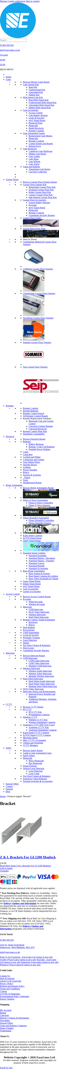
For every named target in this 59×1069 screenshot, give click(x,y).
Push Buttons (29, 627)
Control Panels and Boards (41, 143)
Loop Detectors (30, 640)
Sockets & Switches (32, 475)
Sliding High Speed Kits (40, 107)
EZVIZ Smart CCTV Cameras (37, 735)
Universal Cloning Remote (41, 426)
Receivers (33, 622)
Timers (26, 477)
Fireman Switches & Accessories (38, 781)
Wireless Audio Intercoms (40, 671)
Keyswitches (29, 630)
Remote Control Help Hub (35, 431)
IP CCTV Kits (35, 712)
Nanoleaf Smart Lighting (34, 553)
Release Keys (35, 146)
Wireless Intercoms (37, 614)
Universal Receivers (38, 429)
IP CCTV (27, 709)
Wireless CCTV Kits (38, 720)
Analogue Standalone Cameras (43, 730)
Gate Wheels (34, 161)
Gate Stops (34, 159)
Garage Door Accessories (34, 200)
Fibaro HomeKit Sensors (40, 523)
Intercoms (27, 607)
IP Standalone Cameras (39, 714)
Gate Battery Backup (38, 115)
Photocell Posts (35, 123)
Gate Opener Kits (31, 84)
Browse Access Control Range (37, 596)
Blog (8, 791)
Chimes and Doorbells (33, 743)
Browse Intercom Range (34, 655)
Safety (8, 748)
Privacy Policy (6, 983)
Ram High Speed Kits (39, 100)
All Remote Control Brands (35, 416)
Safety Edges (29, 755)
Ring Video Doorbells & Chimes (43, 578)
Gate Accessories (30, 110)
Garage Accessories (32, 591)
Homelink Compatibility (34, 434)
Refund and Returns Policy (12, 986)
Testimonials (5, 1031)
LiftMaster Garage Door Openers (38, 269)
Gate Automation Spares (34, 133)
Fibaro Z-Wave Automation (35, 500)
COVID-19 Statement (10, 994)
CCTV (9, 704)
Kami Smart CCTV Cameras (36, 732)
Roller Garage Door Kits (40, 192)
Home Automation (14, 485)
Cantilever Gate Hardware (40, 151)
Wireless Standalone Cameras (42, 722)
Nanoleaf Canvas (36, 563)
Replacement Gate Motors (40, 136)
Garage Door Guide (32, 218)
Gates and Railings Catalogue (13, 1025)
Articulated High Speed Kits (41, 105)
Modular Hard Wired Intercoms (43, 686)
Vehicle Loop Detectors (33, 768)
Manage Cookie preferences (12, 1)
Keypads (33, 205)
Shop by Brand (30, 239)
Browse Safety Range (33, 750)
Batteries (27, 441)
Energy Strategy (7, 999)
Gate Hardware (30, 148)
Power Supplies (30, 470)
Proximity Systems (31, 637)
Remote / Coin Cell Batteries (42, 447)
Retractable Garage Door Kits (42, 187)
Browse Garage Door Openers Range (40, 182)
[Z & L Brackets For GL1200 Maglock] (21, 851)
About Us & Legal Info (10, 981)
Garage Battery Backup (39, 202)
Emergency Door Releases (35, 778)
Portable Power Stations (39, 449)
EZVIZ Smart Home (32, 538)
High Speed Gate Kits (33, 97)
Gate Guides (34, 156)
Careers (3, 991)
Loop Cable (34, 773)
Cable (25, 452)
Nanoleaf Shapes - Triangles (41, 561)
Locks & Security (37, 118)
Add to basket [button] (6, 868)
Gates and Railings (31, 166)
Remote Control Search (33, 413)
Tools (25, 480)
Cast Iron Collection (38, 172)
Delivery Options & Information (14, 1018)
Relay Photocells (36, 761)
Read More (25, 866)
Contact (9, 786)
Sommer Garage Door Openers (37, 342)
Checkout (4, 1015)
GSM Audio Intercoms (39, 661)
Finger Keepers (30, 766)
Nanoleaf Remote (37, 566)
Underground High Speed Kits (42, 102)
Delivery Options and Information (19, 903)
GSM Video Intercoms (39, 663)
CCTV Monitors (30, 745)
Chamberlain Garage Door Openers (39, 293)
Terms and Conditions (10, 989)
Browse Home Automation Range (38, 488)
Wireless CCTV (30, 717)
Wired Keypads (36, 602)
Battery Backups (36, 444)
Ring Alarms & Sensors (39, 573)
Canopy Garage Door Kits (41, 195)
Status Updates (6, 1028)
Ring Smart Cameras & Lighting (43, 576)
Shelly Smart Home (32, 540)
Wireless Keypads (37, 604)
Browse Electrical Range (34, 439)
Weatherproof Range (32, 482)
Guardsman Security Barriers (42, 215)
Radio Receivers (36, 128)
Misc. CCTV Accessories (34, 740)
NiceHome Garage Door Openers (38, 318)
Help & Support (7, 978)
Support (9, 789)
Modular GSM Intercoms (40, 666)
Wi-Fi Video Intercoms (39, 612)
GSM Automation (31, 632)
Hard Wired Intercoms (39, 617)
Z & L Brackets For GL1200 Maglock (28, 857)
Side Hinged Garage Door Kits (43, 197)
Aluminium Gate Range (39, 169)
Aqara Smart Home (32, 581)
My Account (5, 1010)
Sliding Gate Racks (37, 154)
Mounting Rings (30, 737)
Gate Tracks (34, 164)
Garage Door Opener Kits (34, 184)
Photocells (33, 125)
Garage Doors (12, 179)
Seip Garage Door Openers (35, 367)
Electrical (10, 436)
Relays (26, 472)
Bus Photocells (35, 763)
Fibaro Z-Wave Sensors (39, 505)
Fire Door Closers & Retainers (36, 645)
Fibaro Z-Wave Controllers (41, 503)
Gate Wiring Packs (31, 462)
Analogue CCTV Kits (39, 727)
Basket (3, 1013)
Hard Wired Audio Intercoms (42, 681)
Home (8, 77)
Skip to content (33, 1)
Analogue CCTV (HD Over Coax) (39, 725)
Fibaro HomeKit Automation (36, 518)
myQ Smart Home (37, 120)
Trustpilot (4, 871)
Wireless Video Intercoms (40, 673)
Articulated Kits (36, 92)
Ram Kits (33, 87)
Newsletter (5, 1020)
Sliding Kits (34, 95)
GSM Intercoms (36, 609)
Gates (8, 79)
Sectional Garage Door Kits (41, 189)
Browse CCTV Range (33, 707)
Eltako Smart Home (32, 584)
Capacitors (28, 454)
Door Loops (28, 648)
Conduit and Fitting (32, 457)
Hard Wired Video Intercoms (42, 684)
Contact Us (5, 976)
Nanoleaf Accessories (38, 568)
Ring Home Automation (34, 571)
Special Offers (12, 784)
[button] (7, 69)
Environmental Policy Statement (14, 996)
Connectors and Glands (33, 459)
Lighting (27, 467)
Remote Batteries (30, 411)
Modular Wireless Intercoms (41, 676)
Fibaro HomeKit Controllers (41, 520)
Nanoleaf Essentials (37, 555)
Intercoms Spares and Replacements (39, 691)
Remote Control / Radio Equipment (39, 619)
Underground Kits (37, 89)
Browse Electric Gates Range (36, 82)
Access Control (36, 113)
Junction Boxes (30, 464)
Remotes (10, 405)
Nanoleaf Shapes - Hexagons (42, 558)
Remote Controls (36, 131)
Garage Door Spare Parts (34, 228)
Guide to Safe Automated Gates (37, 753)
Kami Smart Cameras (32, 535)
